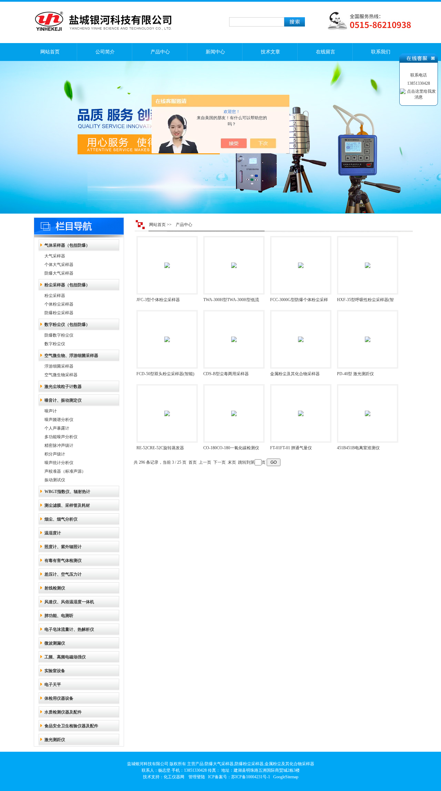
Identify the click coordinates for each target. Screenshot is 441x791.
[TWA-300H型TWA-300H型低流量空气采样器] (234, 260)
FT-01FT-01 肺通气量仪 (291, 447)
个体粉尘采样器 (58, 304)
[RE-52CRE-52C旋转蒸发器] (167, 408)
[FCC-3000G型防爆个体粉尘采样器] (301, 260)
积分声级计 (54, 454)
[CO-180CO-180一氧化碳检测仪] (234, 408)
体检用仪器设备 (58, 698)
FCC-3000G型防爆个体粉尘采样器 (299, 301)
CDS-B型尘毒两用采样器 (226, 373)
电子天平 (52, 684)
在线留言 (325, 51)
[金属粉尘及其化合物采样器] (301, 334)
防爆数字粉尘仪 (58, 335)
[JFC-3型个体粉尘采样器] (167, 260)
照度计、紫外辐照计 (63, 546)
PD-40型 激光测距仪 (355, 373)
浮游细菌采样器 (58, 366)
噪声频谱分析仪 (58, 419)
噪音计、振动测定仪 (63, 400)
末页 (232, 462)
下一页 (219, 462)
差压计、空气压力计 (63, 574)
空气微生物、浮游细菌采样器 (71, 355)
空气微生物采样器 (61, 374)
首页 (192, 462)
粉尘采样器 (54, 295)
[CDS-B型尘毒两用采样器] (234, 334)
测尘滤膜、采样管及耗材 (67, 505)
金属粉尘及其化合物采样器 (295, 373)
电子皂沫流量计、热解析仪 (69, 629)
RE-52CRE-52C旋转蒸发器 (160, 447)
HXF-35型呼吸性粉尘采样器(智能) (365, 301)
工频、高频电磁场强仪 (65, 657)
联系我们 (380, 51)
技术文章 (270, 51)
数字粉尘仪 (54, 343)
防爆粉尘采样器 (58, 312)
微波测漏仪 (54, 643)
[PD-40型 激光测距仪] (367, 334)
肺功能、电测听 (58, 615)
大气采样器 (54, 256)
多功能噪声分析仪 (61, 436)
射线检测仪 (54, 588)
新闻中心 (215, 51)
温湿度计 (52, 533)
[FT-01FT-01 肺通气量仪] (301, 408)
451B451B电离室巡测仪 (358, 447)
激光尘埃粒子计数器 (63, 386)
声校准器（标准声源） (65, 471)
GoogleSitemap (285, 776)
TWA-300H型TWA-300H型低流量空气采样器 (231, 301)
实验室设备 (54, 670)
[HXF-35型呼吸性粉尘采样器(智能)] (367, 260)
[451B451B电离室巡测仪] (367, 408)
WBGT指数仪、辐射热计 (67, 491)
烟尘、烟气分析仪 (61, 519)
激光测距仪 (54, 739)
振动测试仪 (54, 479)
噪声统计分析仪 (58, 462)
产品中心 (160, 51)
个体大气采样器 (58, 264)
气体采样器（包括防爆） (67, 245)
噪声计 (50, 411)
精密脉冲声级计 (58, 445)
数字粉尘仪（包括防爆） (67, 324)
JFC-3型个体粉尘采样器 (158, 299)
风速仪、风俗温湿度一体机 (69, 601)
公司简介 (105, 51)
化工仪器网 (174, 776)
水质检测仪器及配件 (63, 712)
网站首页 (50, 51)
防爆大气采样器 (58, 273)
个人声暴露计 (56, 428)
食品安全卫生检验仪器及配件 (71, 725)
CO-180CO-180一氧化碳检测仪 (231, 447)
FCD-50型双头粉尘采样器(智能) (165, 373)
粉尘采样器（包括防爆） (67, 284)
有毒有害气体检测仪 (63, 560)
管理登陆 (196, 776)
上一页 (205, 462)
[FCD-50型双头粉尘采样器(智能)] (167, 334)
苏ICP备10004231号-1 (250, 776)
